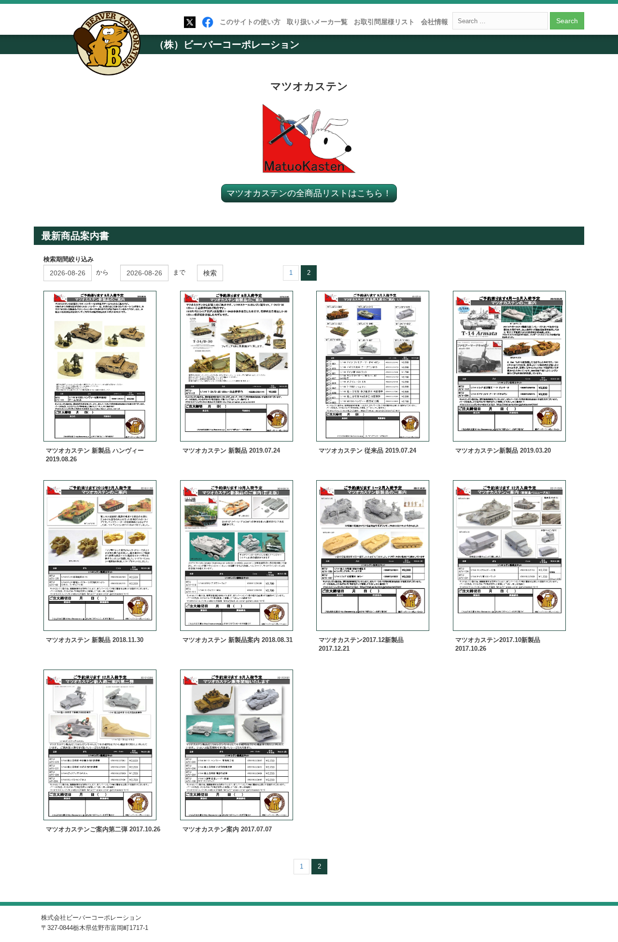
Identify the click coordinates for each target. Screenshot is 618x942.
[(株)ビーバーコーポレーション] (110, 45)
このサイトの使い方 (250, 22)
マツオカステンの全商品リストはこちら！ (309, 193)
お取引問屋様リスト (384, 22)
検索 (210, 273)
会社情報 (434, 22)
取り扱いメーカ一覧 (317, 22)
